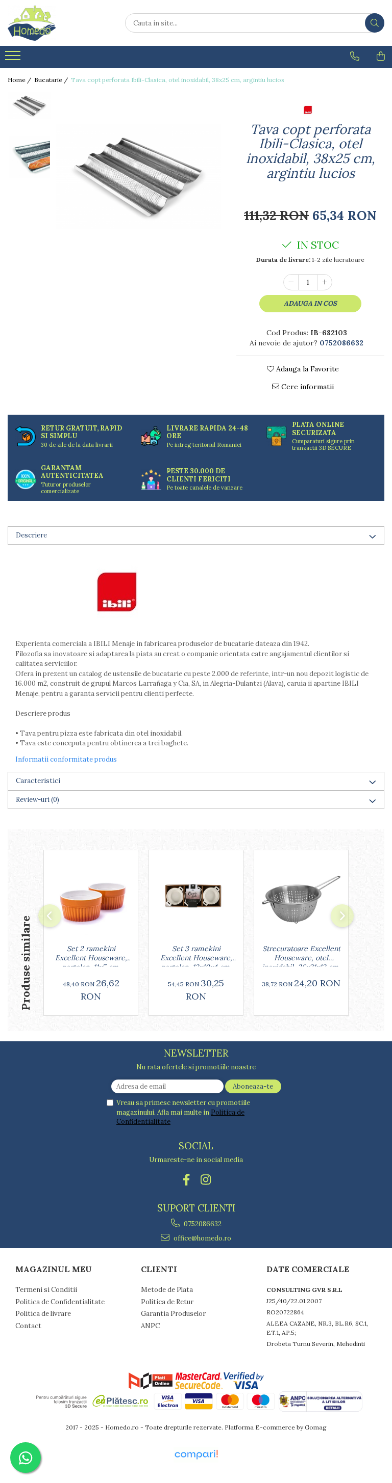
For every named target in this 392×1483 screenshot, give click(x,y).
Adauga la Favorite (306, 368)
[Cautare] (374, 23)
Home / (20, 80)
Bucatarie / (51, 80)
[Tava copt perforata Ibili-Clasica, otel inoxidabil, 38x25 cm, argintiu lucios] (138, 176)
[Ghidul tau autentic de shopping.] (196, 1455)
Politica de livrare (43, 1313)
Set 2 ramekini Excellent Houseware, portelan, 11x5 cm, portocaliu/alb (91, 955)
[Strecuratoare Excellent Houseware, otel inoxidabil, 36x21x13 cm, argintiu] (301, 900)
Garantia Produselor (173, 1313)
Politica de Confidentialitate (60, 1302)
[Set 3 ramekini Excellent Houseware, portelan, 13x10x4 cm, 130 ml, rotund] (196, 900)
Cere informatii (306, 386)
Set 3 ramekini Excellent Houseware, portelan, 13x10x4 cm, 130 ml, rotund (196, 955)
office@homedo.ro (201, 1238)
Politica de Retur (167, 1302)
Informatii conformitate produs (66, 759)
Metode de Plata (167, 1289)
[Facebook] (186, 1180)
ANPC (150, 1326)
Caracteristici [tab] (38, 780)
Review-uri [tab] (37, 799)
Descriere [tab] (31, 535)
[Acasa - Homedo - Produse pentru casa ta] (59, 23)
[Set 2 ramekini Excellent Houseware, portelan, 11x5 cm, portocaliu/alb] (91, 900)
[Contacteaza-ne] (354, 56)
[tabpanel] (138, 176)
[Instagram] (206, 1180)
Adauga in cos (310, 303)
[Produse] (14, 58)
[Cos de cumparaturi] (381, 56)
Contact (28, 1326)
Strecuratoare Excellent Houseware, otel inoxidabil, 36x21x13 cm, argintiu (301, 955)
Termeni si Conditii (46, 1289)
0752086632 (202, 1224)
